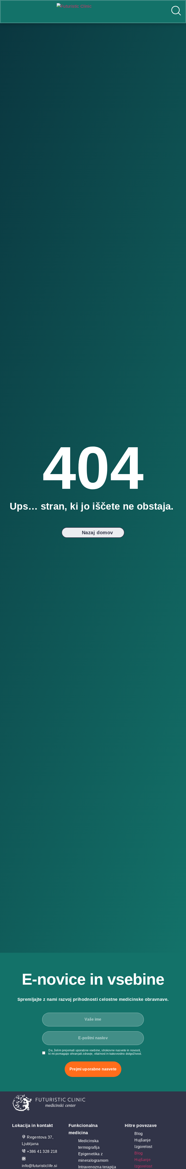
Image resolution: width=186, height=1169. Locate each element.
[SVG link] (93, 1104)
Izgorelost (143, 1147)
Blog (138, 1134)
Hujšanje (142, 1140)
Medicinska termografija (89, 1144)
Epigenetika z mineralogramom (93, 1157)
